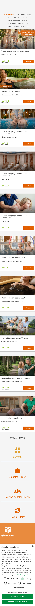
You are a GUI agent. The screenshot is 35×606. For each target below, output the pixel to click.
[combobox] (33, 546)
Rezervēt (28, 61)
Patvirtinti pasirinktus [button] (17, 602)
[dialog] (17, 575)
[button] (17, 592)
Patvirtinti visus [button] (17, 596)
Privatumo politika (23, 575)
